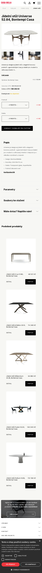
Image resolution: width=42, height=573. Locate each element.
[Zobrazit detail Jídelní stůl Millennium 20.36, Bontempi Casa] (21, 356)
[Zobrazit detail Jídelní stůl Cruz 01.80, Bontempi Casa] (21, 255)
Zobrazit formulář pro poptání (17, 128)
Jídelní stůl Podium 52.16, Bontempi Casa (15, 479)
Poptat (30, 281)
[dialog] (21, 556)
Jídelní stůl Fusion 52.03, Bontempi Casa (15, 428)
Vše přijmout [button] (10, 564)
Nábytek (13, 8)
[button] (21, 570)
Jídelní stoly (25, 8)
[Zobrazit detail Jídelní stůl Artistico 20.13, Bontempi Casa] (21, 306)
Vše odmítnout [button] (30, 564)
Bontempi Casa (13, 80)
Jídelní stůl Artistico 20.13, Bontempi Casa (15, 326)
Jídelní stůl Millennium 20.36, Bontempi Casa (14, 377)
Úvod (4, 8)
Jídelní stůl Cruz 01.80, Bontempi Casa (14, 275)
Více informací (15, 551)
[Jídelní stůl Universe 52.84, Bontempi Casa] (21, 36)
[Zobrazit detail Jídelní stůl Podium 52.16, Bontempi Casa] (21, 459)
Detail (9, 281)
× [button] (39, 541)
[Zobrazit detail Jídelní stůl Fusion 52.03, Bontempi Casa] (21, 407)
